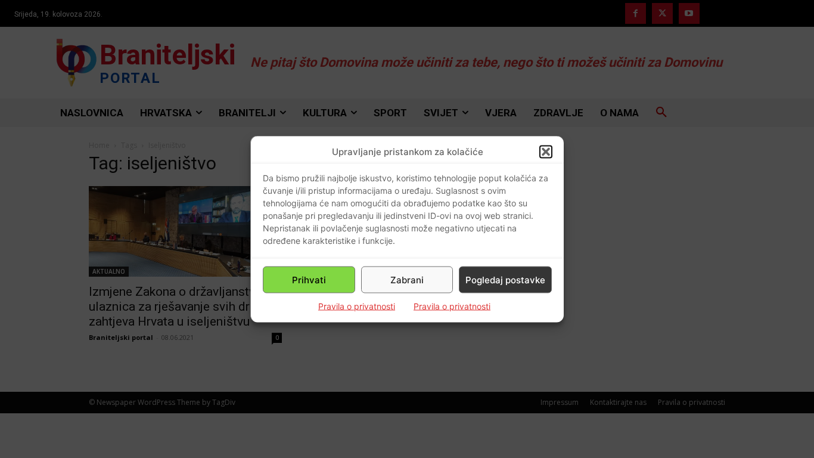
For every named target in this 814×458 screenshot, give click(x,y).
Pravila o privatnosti (356, 306)
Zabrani (407, 279)
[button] (546, 151)
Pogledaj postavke (505, 279)
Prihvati (309, 279)
